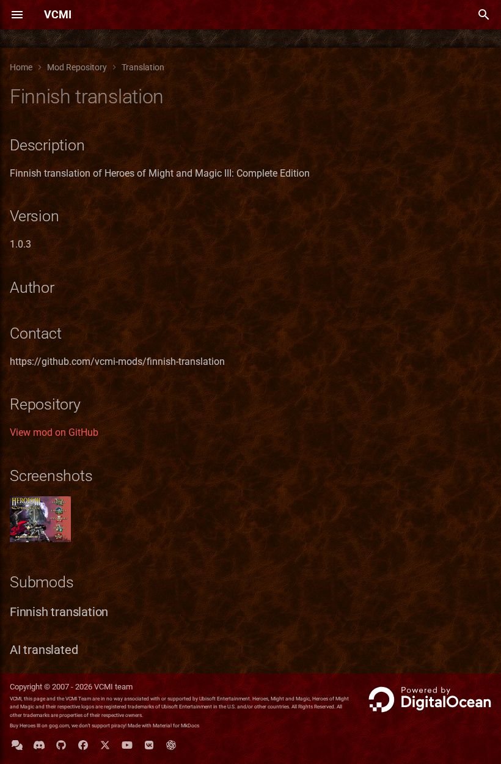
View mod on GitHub (54, 432)
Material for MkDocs (176, 725)
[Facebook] (83, 744)
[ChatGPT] (171, 744)
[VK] (149, 744)
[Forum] (17, 744)
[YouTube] (127, 744)
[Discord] (39, 744)
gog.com (59, 725)
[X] (105, 744)
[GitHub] (61, 744)
